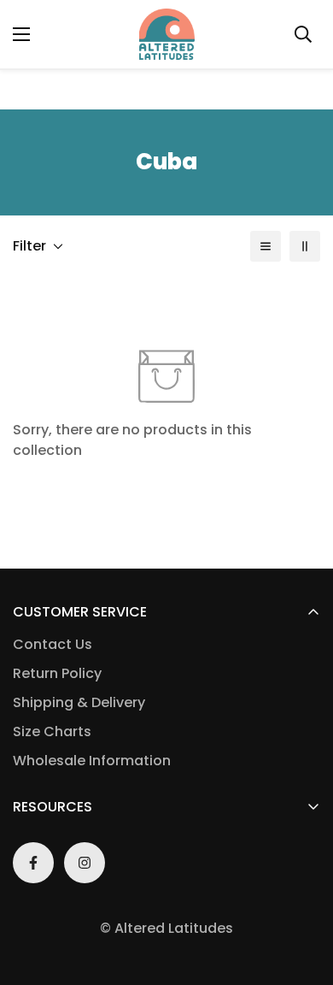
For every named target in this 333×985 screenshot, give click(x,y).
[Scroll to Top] (302, 894)
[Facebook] (33, 862)
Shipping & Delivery (79, 702)
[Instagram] (84, 862)
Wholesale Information (92, 760)
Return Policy (57, 673)
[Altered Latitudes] (167, 34)
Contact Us (52, 644)
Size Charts (52, 731)
